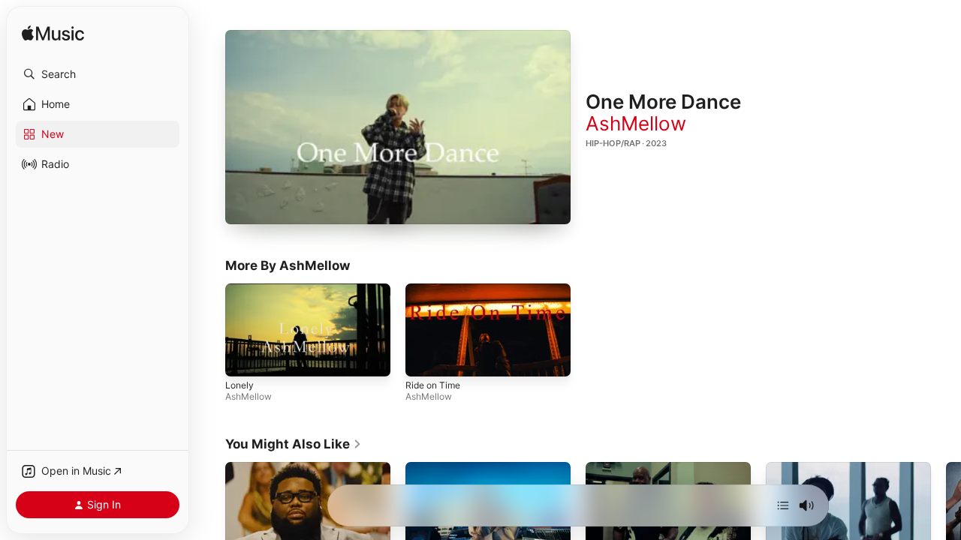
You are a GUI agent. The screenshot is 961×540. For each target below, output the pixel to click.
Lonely (239, 386)
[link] (293, 444)
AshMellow (636, 123)
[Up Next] (783, 505)
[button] (98, 74)
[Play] (398, 127)
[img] (53, 34)
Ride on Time (432, 386)
